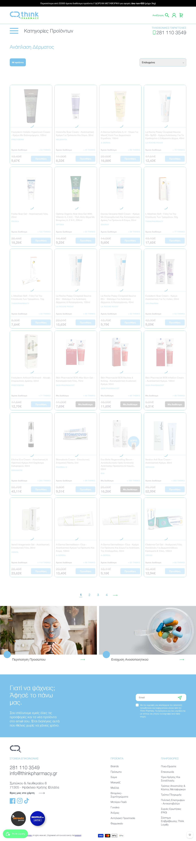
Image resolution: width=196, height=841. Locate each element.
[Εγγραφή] (179, 697)
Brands (115, 766)
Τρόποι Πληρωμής (171, 794)
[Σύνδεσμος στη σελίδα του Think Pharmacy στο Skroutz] (18, 826)
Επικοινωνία (167, 771)
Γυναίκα (115, 807)
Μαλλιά (115, 787)
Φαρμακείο (117, 823)
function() (78, 835)
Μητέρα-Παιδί (118, 801)
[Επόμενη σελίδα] (115, 594)
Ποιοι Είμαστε (168, 766)
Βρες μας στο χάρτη (22, 792)
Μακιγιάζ (115, 782)
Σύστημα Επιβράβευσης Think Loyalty (172, 821)
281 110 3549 (171, 32)
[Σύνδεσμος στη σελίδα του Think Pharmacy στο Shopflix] (37, 828)
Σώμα (114, 777)
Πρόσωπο (116, 771)
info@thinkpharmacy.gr (33, 773)
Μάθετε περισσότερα (48, 630)
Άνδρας (115, 812)
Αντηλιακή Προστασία (123, 818)
